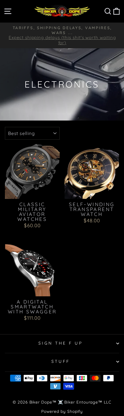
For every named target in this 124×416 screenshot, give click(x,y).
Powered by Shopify (62, 411)
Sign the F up (60, 343)
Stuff (60, 361)
